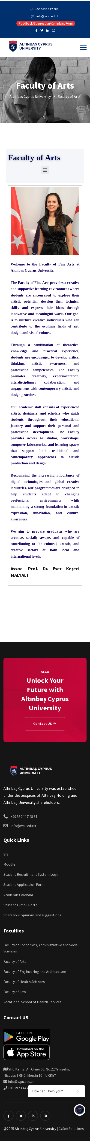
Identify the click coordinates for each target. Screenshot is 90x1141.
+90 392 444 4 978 (21, 1088)
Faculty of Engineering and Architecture (34, 971)
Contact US (43, 723)
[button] (45, 170)
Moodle (9, 864)
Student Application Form (24, 884)
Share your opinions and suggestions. (32, 915)
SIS (5, 854)
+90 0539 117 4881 (47, 9)
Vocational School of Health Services (32, 1002)
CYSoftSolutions (71, 1128)
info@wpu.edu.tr (47, 16)
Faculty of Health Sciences (24, 981)
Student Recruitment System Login (31, 874)
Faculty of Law (14, 991)
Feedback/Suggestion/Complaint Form (46, 23)
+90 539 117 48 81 (23, 816)
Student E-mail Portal (21, 905)
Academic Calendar (18, 894)
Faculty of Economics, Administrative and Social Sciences (41, 948)
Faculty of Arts (14, 961)
